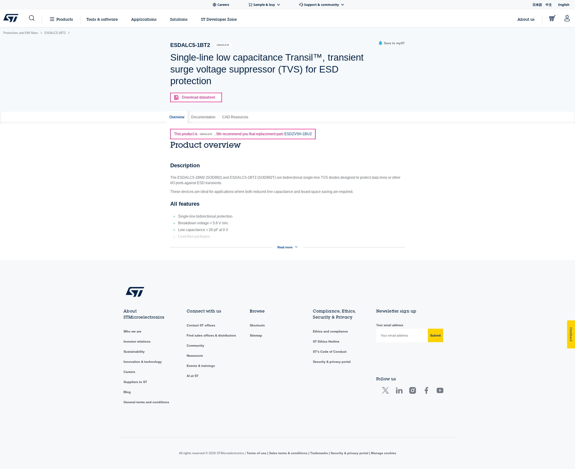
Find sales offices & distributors (211, 335)
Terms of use (257, 453)
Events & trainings (201, 366)
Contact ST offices (201, 325)
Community (195, 345)
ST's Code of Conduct (330, 351)
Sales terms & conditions (288, 453)
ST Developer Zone (219, 19)
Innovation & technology (143, 361)
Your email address (389, 325)
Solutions (179, 19)
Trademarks (319, 453)
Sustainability (134, 351)
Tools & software (102, 19)
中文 (549, 4)
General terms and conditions (146, 402)
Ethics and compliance (330, 331)
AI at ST (193, 376)
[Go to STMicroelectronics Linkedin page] (399, 391)
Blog (127, 392)
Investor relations (137, 341)
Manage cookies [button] (383, 453)
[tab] (177, 117)
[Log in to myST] (567, 18)
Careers (129, 372)
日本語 (537, 4)
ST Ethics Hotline (326, 341)
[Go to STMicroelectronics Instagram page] (412, 391)
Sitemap (256, 335)
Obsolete (223, 45)
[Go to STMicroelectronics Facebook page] (426, 391)
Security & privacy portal (332, 361)
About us (526, 19)
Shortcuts (257, 325)
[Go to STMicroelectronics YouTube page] (440, 391)
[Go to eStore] (552, 18)
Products (64, 19)
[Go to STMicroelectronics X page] (386, 391)
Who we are (132, 331)
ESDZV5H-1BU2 (298, 134)
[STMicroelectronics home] (11, 18)
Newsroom (195, 355)
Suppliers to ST (135, 382)
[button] (31, 18)
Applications (144, 19)
